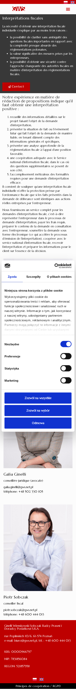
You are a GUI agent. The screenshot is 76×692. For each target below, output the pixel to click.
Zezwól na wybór (38, 410)
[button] (68, 9)
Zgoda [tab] (12, 276)
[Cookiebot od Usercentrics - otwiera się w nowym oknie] (55, 265)
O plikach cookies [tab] (59, 276)
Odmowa (38, 423)
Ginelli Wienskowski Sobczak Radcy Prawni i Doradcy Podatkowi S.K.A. (33, 627)
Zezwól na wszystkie (38, 398)
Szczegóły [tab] (33, 276)
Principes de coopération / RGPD (38, 686)
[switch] (66, 356)
